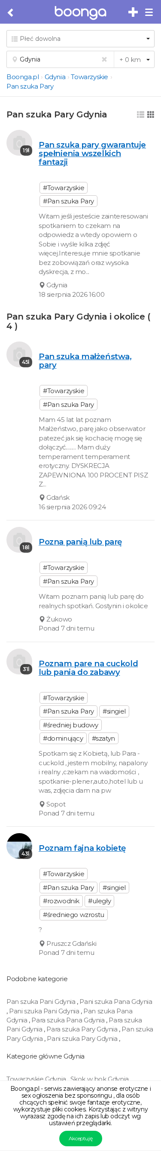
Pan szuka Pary (29, 86)
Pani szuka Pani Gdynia (45, 1011)
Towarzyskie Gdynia (36, 1079)
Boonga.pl (22, 77)
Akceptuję (80, 1138)
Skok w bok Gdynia (100, 1079)
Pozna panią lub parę (80, 542)
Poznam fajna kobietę (82, 848)
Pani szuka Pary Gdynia (83, 1038)
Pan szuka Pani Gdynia (41, 1001)
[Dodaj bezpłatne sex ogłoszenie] (133, 12)
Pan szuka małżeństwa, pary (85, 360)
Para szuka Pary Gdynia (82, 1029)
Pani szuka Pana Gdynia (115, 1001)
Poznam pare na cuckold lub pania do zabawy (88, 668)
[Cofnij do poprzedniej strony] (10, 12)
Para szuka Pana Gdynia (68, 1020)
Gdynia (55, 77)
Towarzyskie (89, 77)
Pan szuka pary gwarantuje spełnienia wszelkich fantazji (92, 153)
